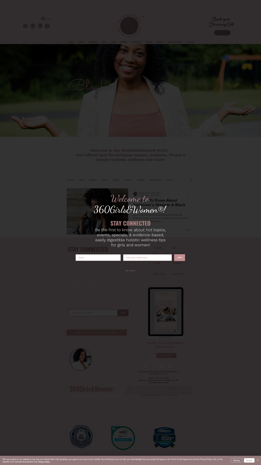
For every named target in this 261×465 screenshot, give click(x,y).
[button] (130, 271)
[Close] (257, 460)
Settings (236, 460)
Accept (249, 460)
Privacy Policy (44, 461)
